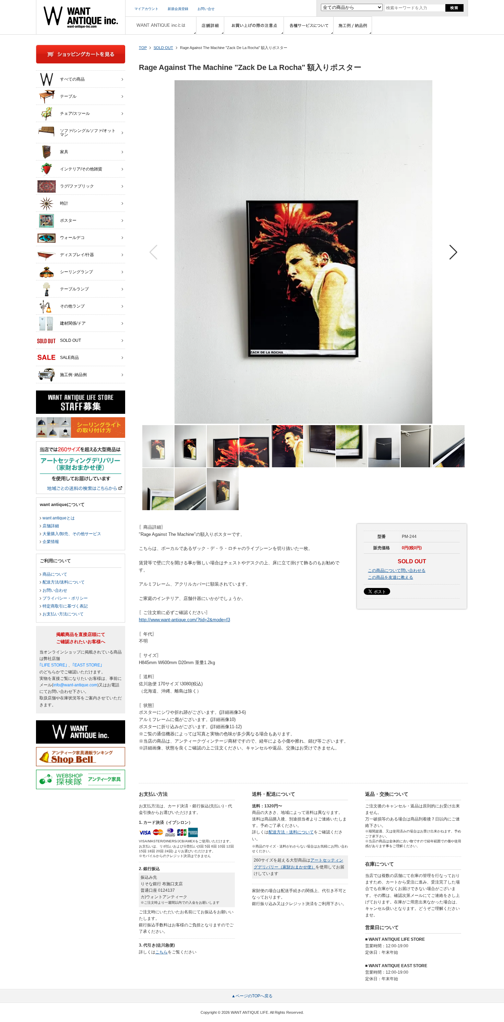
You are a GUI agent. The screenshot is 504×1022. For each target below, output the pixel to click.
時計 (64, 203)
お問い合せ (206, 9)
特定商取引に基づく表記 (65, 606)
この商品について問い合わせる (396, 570)
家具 (64, 151)
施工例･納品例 (73, 374)
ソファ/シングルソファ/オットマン (88, 132)
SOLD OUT (163, 48)
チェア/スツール (75, 113)
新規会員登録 (178, 9)
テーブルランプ (74, 289)
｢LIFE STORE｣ (53, 665)
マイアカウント (146, 9)
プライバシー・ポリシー (65, 598)
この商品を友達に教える (390, 577)
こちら (161, 952)
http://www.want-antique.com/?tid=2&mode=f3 (184, 619)
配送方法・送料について (291, 832)
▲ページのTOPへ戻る (252, 996)
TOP (143, 48)
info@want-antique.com (75, 685)
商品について (55, 574)
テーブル (68, 96)
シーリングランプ (76, 271)
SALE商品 (69, 357)
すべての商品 (72, 79)
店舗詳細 (51, 526)
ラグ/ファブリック (77, 186)
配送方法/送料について (64, 582)
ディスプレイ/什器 (77, 254)
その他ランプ (72, 306)
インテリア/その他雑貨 (81, 169)
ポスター (68, 220)
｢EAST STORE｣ (87, 665)
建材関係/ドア (73, 323)
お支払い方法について (63, 614)
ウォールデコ (72, 237)
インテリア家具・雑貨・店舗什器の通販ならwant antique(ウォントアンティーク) (80, 17)
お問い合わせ (55, 590)
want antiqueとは (59, 518)
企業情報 (51, 541)
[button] (453, 252)
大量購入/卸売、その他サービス (72, 533)
